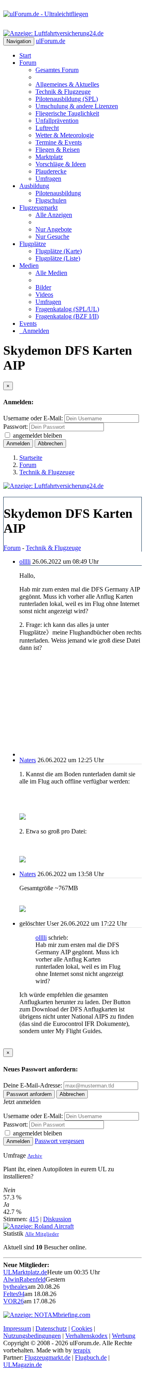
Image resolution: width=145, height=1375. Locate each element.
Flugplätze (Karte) (58, 251)
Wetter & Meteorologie (64, 135)
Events (28, 323)
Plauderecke (50, 171)
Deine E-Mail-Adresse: (33, 1085)
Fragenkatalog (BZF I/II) (67, 316)
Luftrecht (47, 127)
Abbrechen (50, 443)
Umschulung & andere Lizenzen (76, 106)
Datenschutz (51, 1328)
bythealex (15, 1286)
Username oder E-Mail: (33, 418)
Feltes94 (14, 1293)
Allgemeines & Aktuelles (67, 84)
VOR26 (13, 1301)
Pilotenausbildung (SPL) (66, 98)
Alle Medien (51, 272)
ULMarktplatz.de (25, 1272)
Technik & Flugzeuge (63, 91)
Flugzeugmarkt (38, 207)
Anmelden (34, 330)
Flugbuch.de (91, 1357)
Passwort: (15, 426)
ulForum (50, 40)
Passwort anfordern (29, 1094)
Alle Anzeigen (53, 214)
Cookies (81, 1328)
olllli (25, 561)
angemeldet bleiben (37, 435)
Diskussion (57, 1219)
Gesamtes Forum (57, 69)
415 (34, 1219)
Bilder (43, 287)
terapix (82, 1350)
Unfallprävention (57, 120)
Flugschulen (50, 200)
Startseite (30, 457)
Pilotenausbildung (58, 193)
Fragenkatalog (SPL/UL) (67, 309)
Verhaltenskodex (86, 1335)
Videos (44, 294)
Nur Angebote (53, 229)
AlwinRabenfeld (24, 1279)
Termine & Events (58, 142)
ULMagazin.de (22, 1364)
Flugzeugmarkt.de (47, 1357)
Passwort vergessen (59, 1140)
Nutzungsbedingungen (32, 1335)
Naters (27, 760)
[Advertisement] (80, 707)
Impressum (17, 1328)
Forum (27, 62)
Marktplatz (49, 156)
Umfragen (48, 178)
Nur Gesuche (52, 236)
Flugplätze (32, 243)
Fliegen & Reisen (57, 149)
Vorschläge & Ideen (60, 164)
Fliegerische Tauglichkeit (67, 113)
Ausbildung (34, 185)
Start (25, 55)
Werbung (123, 1335)
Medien (29, 265)
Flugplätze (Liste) (57, 258)
